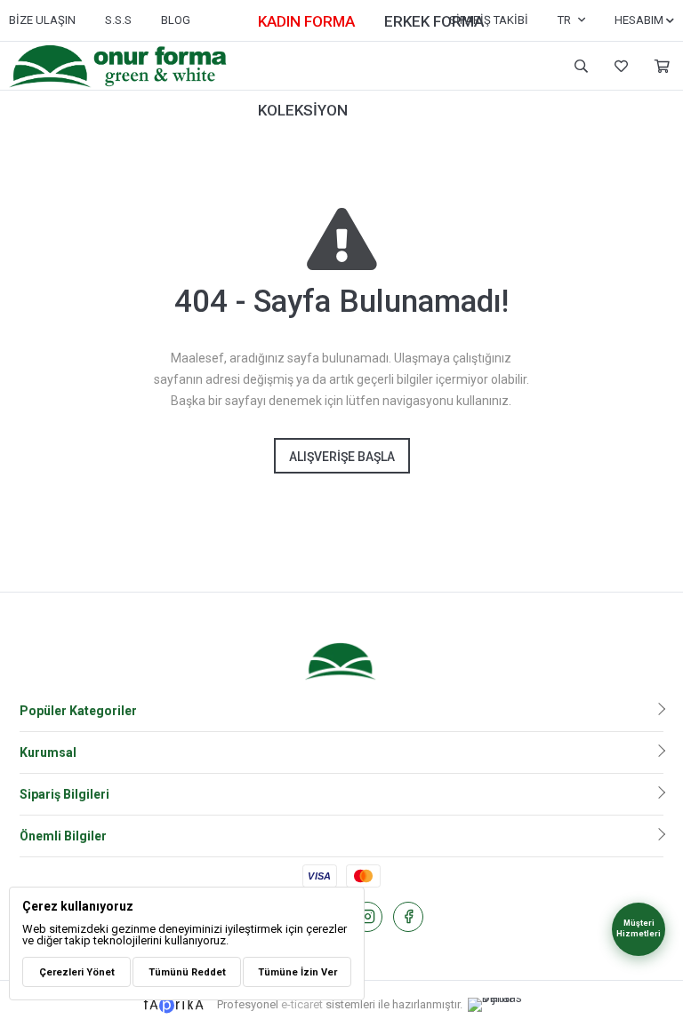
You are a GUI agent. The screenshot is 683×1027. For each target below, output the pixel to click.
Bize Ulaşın (42, 20)
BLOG (175, 20)
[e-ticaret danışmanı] (504, 1005)
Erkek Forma (434, 21)
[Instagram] (367, 917)
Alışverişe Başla (342, 457)
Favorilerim (619, 66)
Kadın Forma (306, 21)
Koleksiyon (303, 110)
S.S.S (118, 20)
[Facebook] (408, 917)
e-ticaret (302, 1004)
